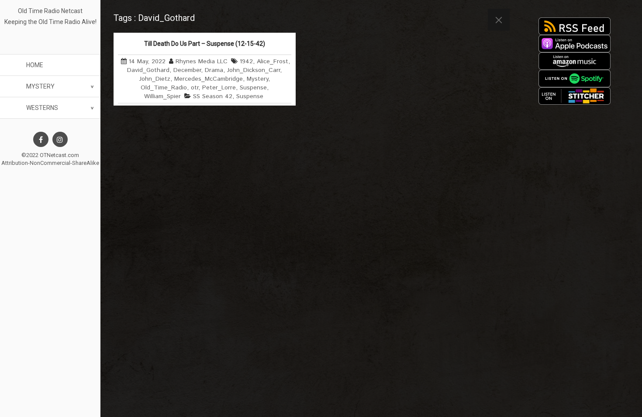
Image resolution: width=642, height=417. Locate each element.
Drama (214, 70)
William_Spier (162, 96)
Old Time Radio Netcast (50, 10)
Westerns (42, 107)
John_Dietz (154, 79)
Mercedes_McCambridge (208, 79)
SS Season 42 (212, 96)
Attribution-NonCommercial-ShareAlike (50, 163)
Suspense (253, 87)
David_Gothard (148, 70)
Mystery (40, 86)
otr (194, 87)
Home (34, 65)
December (187, 70)
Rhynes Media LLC (202, 61)
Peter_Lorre (219, 87)
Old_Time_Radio (164, 87)
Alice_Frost (272, 61)
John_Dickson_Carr (253, 70)
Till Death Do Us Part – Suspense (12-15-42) (204, 43)
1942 (246, 61)
